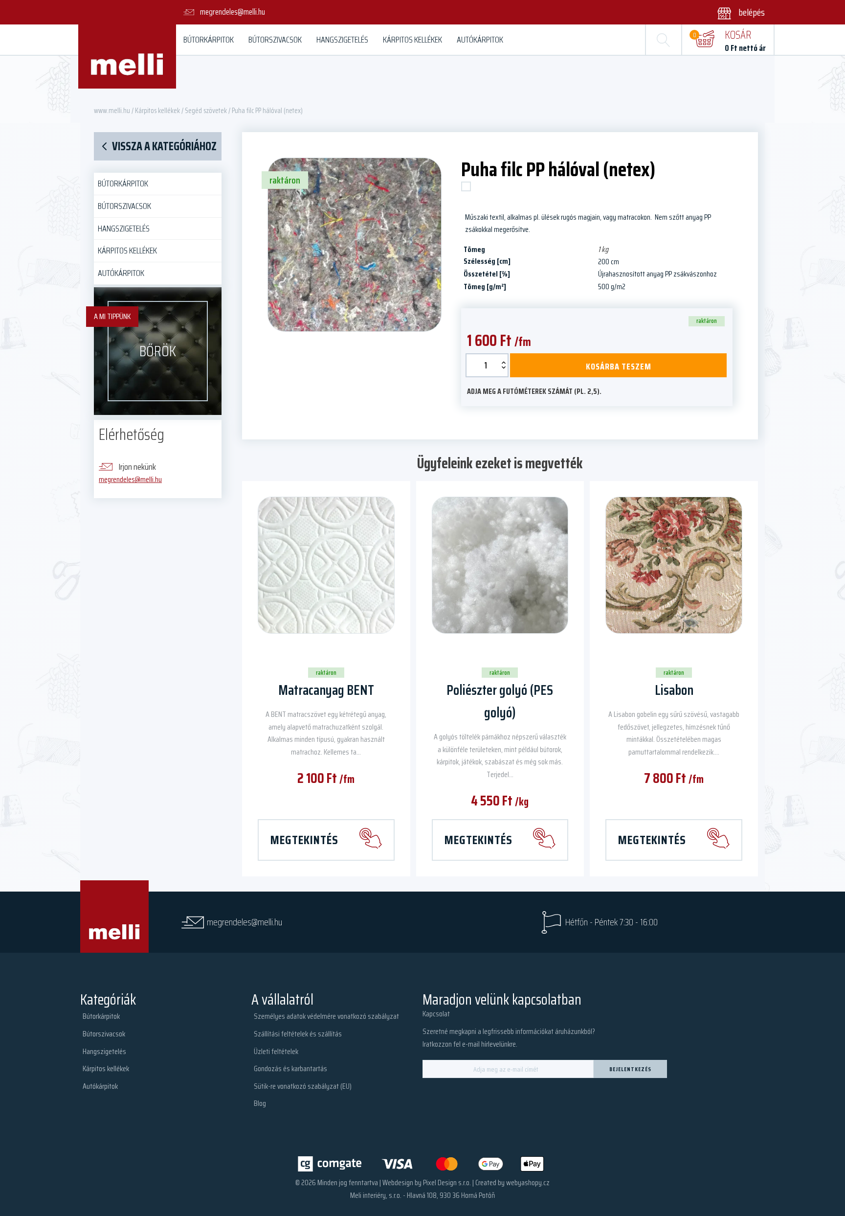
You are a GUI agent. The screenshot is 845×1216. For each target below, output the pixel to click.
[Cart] (704, 39)
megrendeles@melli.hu (130, 479)
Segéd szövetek (206, 110)
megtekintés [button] (304, 839)
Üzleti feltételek (276, 1051)
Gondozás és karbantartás (290, 1068)
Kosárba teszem (618, 366)
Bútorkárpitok (208, 39)
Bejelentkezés (630, 1069)
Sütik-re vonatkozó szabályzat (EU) (303, 1086)
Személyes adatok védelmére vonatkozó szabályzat (326, 1016)
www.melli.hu (112, 110)
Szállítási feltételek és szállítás (298, 1034)
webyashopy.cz (528, 1182)
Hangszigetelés (342, 39)
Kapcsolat (436, 1014)
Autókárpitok (480, 39)
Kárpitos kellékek (412, 39)
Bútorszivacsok (275, 39)
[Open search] (663, 39)
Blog (260, 1103)
